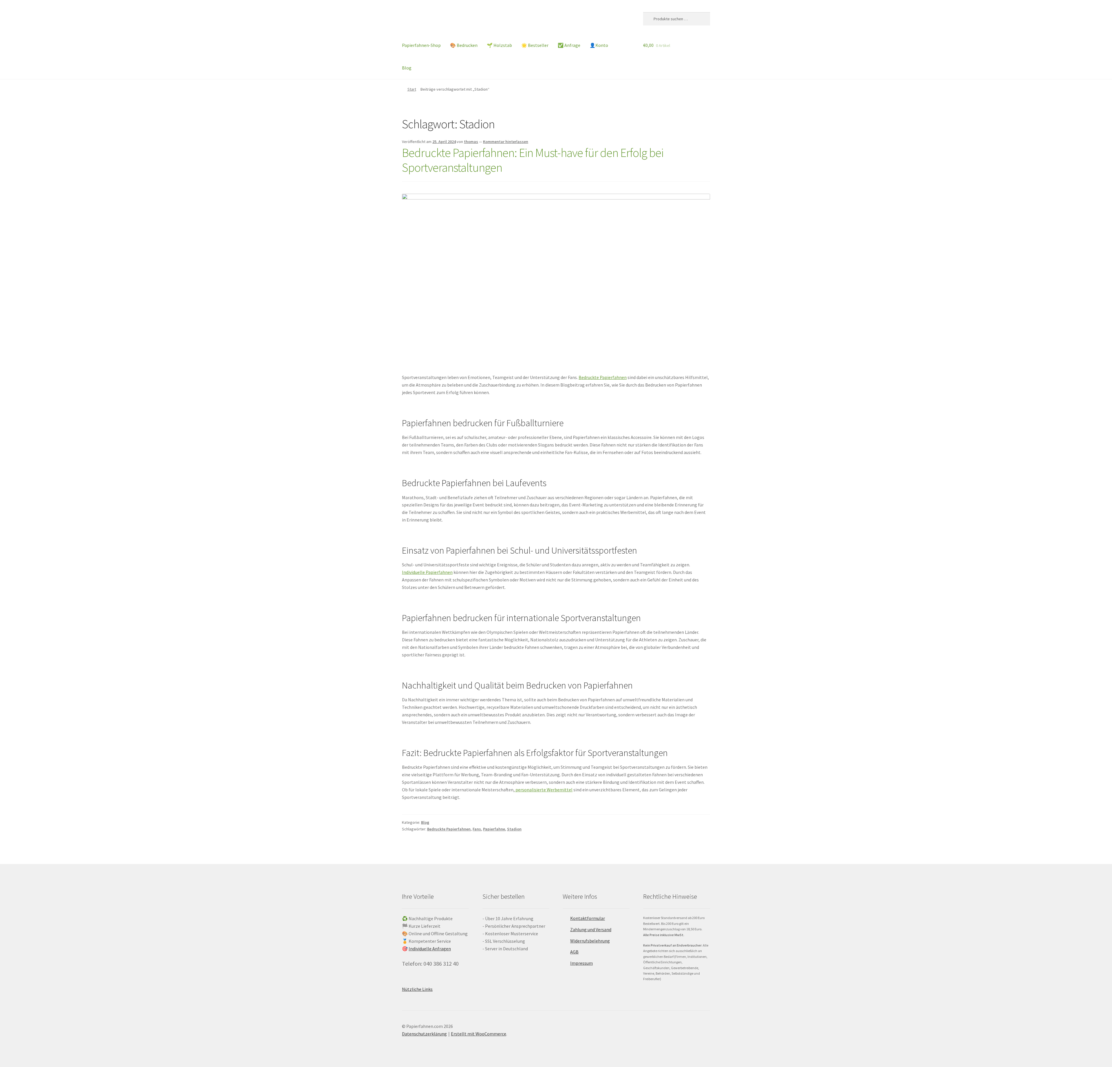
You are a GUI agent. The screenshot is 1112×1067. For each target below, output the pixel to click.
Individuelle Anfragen (430, 948)
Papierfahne (494, 829)
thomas (471, 141)
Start (411, 89)
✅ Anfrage (569, 45)
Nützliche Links (417, 989)
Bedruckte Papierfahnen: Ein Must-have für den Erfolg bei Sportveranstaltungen (532, 160)
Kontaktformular (587, 918)
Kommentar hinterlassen (505, 141)
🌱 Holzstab (499, 45)
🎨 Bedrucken (464, 45)
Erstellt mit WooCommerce (478, 1034)
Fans (477, 829)
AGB (574, 952)
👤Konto (599, 45)
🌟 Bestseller (534, 45)
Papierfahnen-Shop (421, 45)
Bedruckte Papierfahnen (603, 377)
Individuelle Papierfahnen (427, 572)
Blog (406, 68)
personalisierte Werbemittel (544, 790)
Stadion (514, 829)
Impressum (581, 963)
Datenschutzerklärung (424, 1034)
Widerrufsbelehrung (590, 941)
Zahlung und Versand (590, 929)
